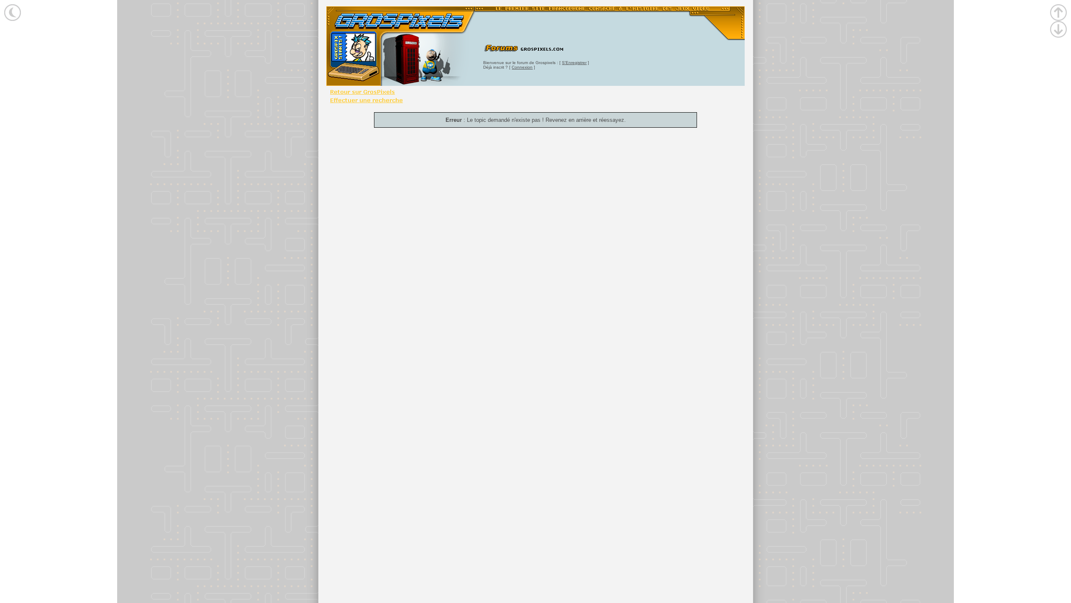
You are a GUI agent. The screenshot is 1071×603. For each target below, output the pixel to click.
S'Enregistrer (574, 62)
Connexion (522, 67)
